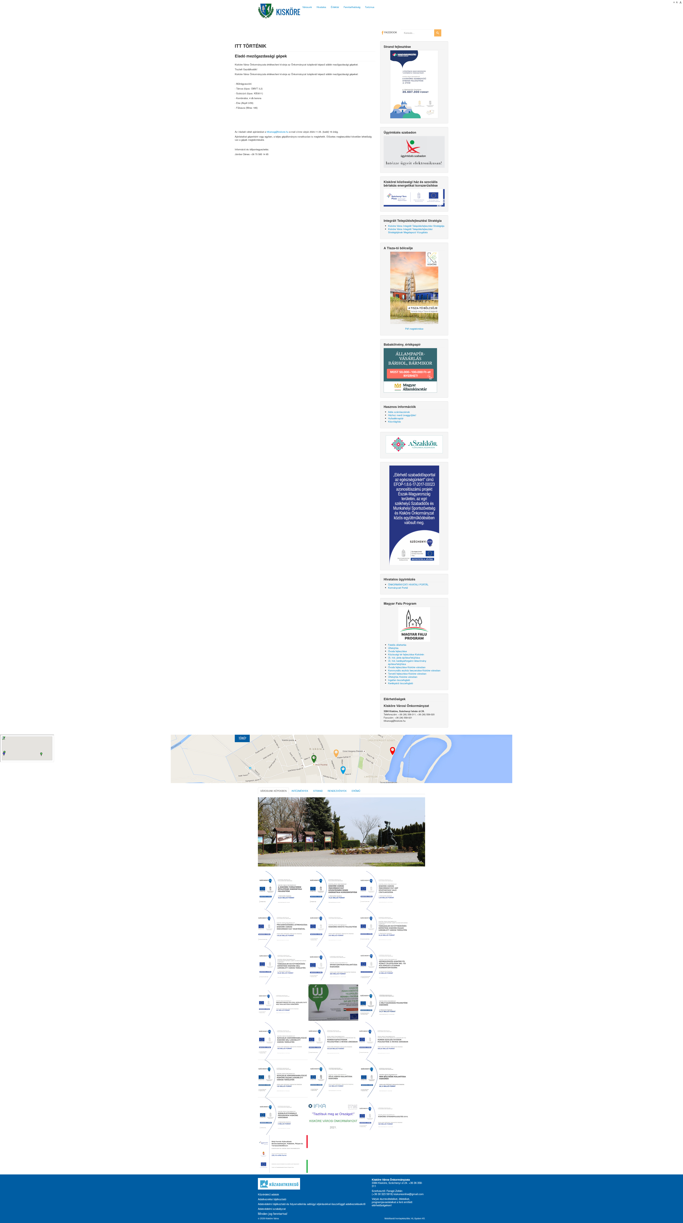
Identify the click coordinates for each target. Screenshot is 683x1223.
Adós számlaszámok (399, 412)
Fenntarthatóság (352, 7)
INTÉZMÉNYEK (300, 791)
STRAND (318, 791)
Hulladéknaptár (395, 418)
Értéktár (335, 7)
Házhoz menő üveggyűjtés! (402, 415)
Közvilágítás (394, 421)
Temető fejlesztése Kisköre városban (407, 673)
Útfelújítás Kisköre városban (402, 676)
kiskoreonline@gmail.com (409, 1194)
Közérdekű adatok (268, 1194)
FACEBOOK (390, 32)
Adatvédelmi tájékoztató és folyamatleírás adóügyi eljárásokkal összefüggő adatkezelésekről (311, 1204)
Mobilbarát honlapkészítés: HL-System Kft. (405, 1218)
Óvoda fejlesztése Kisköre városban (406, 667)
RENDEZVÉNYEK (337, 791)
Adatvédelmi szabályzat (272, 1209)
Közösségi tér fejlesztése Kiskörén (406, 654)
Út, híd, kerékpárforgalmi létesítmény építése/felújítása (407, 662)
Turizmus (369, 7)
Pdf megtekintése (414, 328)
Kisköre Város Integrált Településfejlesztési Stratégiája (416, 226)
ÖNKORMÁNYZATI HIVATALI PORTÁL (408, 584)
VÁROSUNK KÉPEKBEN (273, 791)
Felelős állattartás (397, 644)
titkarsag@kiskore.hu (277, 131)
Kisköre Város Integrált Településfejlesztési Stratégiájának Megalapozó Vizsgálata (410, 230)
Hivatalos (321, 7)
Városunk (307, 7)
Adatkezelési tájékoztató (272, 1199)
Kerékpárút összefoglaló (400, 683)
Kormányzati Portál (398, 587)
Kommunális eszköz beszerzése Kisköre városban (414, 670)
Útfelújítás (393, 648)
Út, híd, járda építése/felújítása (404, 657)
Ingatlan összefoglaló (399, 680)
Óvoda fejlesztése (397, 651)
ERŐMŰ (356, 791)
